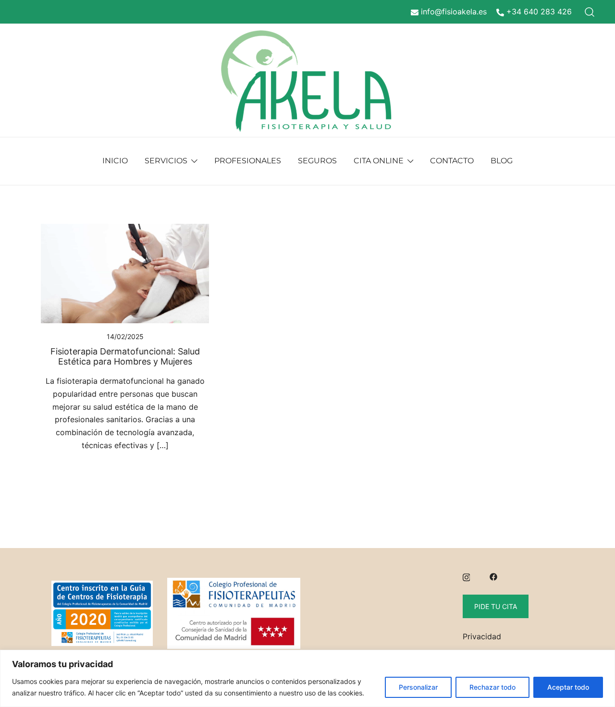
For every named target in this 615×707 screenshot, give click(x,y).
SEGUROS (317, 160)
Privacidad (482, 636)
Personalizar (418, 687)
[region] (307, 678)
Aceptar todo (568, 687)
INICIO (115, 160)
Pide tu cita (495, 606)
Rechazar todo (492, 687)
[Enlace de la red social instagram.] (466, 576)
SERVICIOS (166, 160)
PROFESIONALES (247, 160)
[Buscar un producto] (590, 11)
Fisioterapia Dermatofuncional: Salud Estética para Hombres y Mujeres (125, 356)
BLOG (502, 160)
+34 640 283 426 (539, 11)
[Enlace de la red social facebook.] (493, 576)
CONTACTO (452, 160)
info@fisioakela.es (454, 11)
